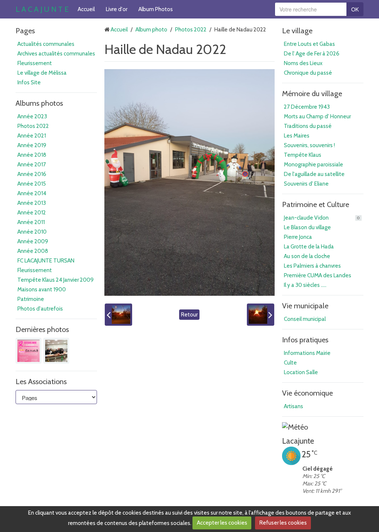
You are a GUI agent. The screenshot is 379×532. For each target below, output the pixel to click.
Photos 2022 (33, 126)
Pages (25, 30)
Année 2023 (32, 116)
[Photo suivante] (260, 315)
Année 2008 (32, 251)
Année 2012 (31, 212)
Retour (189, 314)
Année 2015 (31, 183)
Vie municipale (305, 305)
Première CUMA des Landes (317, 275)
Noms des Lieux (303, 63)
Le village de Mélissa (42, 73)
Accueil (86, 9)
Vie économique (307, 393)
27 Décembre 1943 (307, 107)
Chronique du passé (308, 73)
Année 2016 (31, 174)
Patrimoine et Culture (315, 204)
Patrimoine (30, 299)
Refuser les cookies (283, 522)
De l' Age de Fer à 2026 (311, 53)
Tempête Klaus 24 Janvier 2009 (55, 280)
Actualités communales (45, 44)
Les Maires (296, 135)
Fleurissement (34, 63)
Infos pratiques (305, 339)
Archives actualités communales (56, 53)
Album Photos (155, 9)
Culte (290, 362)
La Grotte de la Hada (309, 246)
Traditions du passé (308, 126)
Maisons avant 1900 (41, 289)
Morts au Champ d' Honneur (317, 116)
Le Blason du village (307, 227)
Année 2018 (31, 155)
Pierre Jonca (298, 237)
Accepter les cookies (222, 522)
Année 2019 (31, 145)
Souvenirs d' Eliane (306, 183)
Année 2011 (31, 222)
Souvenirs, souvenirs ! (309, 145)
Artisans (293, 406)
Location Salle (301, 372)
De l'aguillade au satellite (314, 174)
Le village (297, 30)
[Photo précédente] (118, 315)
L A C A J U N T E (42, 9)
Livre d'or (116, 9)
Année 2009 (32, 241)
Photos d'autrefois (40, 308)
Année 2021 (31, 135)
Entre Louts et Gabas (309, 44)
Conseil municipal (305, 319)
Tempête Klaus (302, 155)
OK (355, 9)
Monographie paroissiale (313, 164)
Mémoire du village (312, 93)
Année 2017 (31, 164)
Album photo (151, 29)
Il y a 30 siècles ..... (305, 285)
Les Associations (41, 381)
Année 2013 (31, 203)
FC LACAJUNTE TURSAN (45, 260)
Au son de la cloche (307, 256)
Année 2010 (32, 231)
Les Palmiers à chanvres (312, 265)
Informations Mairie (307, 353)
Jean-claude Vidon (322, 217)
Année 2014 (31, 193)
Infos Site (29, 82)
